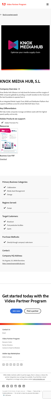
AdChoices (8, 395)
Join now (16, 311)
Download (3, 159)
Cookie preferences (7, 393)
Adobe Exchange (7, 357)
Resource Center (7, 342)
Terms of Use (36, 391)
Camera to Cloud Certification (11, 348)
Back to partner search (10, 15)
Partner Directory (7, 345)
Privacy (29, 391)
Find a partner (32, 311)
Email (4, 333)
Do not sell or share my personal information (27, 393)
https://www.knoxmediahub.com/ (13, 263)
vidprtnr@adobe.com (39, 379)
